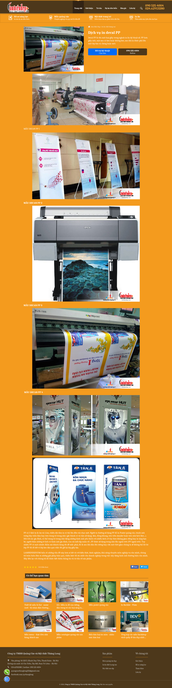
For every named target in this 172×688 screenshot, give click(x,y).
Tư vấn (99, 8)
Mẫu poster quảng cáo (98, 605)
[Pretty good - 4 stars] (33, 567)
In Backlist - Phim (129, 605)
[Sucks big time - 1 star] (25, 567)
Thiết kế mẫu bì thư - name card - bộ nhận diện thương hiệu (36, 608)
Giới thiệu (89, 8)
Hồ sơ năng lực (141, 665)
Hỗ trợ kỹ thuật (102, 52)
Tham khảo (140, 668)
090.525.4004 (132, 52)
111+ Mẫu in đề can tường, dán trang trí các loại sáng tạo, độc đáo (70, 608)
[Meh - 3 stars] (30, 567)
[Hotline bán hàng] (7, 672)
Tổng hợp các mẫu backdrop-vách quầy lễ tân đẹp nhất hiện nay (134, 637)
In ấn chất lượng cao (110, 665)
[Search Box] (141, 8)
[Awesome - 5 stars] (35, 567)
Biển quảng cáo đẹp (110, 661)
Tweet (145, 567)
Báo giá (123, 8)
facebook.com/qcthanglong (22, 674)
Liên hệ (132, 8)
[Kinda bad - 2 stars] (27, 567)
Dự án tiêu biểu (111, 8)
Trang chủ (78, 8)
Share (135, 567)
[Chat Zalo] (7, 679)
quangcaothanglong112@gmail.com (25, 671)
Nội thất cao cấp (108, 668)
